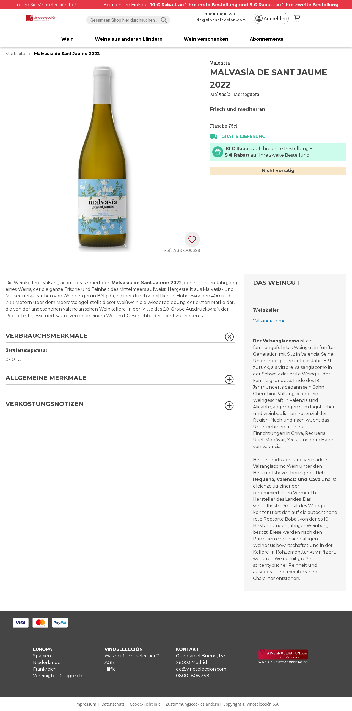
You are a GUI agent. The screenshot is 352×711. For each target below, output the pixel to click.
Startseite (16, 53)
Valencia (220, 63)
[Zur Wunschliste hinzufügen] (192, 239)
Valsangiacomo (269, 320)
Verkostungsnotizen (45, 404)
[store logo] (41, 18)
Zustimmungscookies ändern (192, 704)
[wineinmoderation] (283, 662)
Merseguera (246, 94)
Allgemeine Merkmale (46, 378)
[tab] (120, 338)
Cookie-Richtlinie (145, 704)
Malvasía (220, 94)
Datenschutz (113, 704)
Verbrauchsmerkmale (46, 336)
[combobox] (128, 20)
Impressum (85, 704)
